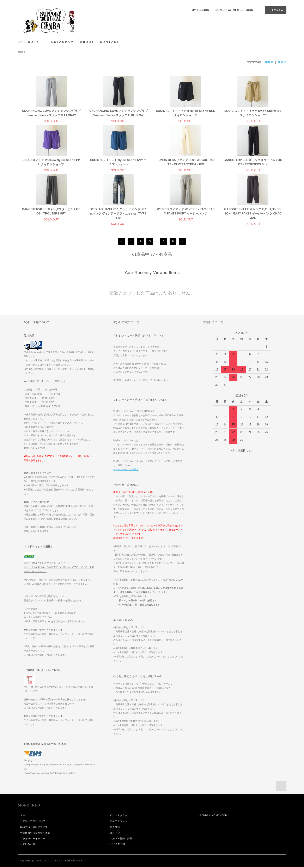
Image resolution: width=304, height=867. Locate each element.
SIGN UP (220, 10)
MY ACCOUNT (201, 10)
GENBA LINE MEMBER (213, 815)
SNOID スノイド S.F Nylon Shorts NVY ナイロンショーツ (118, 162)
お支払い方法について (32, 821)
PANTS (21, 52)
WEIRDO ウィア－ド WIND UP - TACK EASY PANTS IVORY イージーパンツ (185, 211)
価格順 (269, 62)
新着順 (282, 62)
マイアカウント (118, 821)
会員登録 (115, 827)
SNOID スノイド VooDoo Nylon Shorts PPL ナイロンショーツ (51, 162)
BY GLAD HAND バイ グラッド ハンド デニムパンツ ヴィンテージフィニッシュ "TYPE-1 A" (118, 213)
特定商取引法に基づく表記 (35, 832)
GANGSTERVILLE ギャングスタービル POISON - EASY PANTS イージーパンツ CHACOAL (252, 213)
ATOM (121, 844)
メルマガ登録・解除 (121, 838)
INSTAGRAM (61, 42)
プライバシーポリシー (32, 838)
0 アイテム (277, 10)
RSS (112, 844)
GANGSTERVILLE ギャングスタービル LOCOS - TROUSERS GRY (51, 211)
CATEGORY (29, 42)
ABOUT (87, 42)
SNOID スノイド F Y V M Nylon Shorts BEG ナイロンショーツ (252, 113)
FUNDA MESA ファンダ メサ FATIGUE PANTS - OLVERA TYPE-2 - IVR (185, 162)
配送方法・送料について (34, 827)
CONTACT (109, 42)
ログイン (115, 832)
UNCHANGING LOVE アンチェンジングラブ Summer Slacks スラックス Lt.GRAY (51, 113)
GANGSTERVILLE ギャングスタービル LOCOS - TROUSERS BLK (253, 162)
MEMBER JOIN (243, 10)
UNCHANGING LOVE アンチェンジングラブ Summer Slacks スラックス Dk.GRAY (118, 113)
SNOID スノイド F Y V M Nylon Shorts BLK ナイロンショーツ (185, 113)
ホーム (24, 815)
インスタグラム (118, 815)
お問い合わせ (27, 844)
